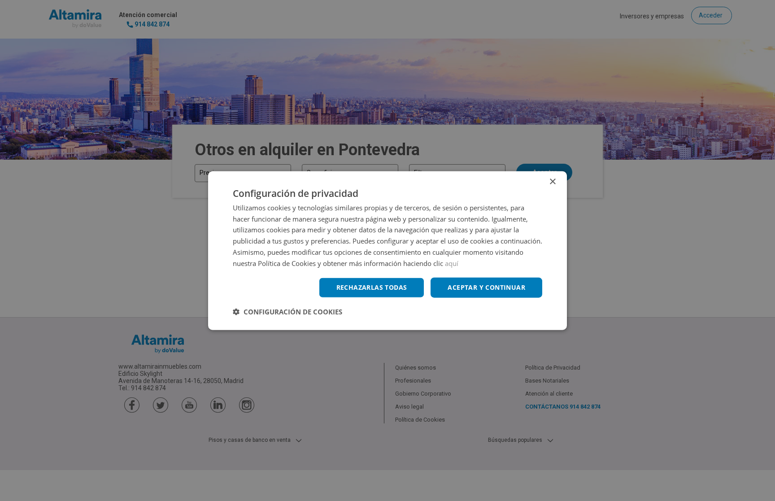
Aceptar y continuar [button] (486, 287)
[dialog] (387, 250)
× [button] (552, 181)
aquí (451, 262)
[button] (287, 312)
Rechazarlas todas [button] (371, 287)
